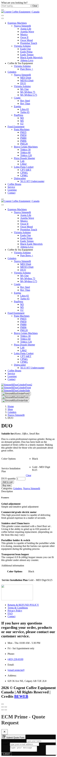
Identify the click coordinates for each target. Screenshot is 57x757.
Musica (24, 34)
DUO (23, 83)
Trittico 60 (25, 152)
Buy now (6, 485)
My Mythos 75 (27, 92)
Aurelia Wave (27, 31)
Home (11, 406)
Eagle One (25, 48)
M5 (22, 120)
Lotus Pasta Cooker (24, 167)
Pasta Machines (21, 129)
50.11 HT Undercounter (32, 181)
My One (24, 89)
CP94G (24, 172)
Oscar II (24, 37)
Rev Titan (25, 103)
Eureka (17, 106)
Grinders (12, 72)
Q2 (21, 123)
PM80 (23, 138)
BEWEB (21, 696)
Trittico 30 (25, 149)
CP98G (24, 175)
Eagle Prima (26, 51)
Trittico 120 (26, 155)
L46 (22, 161)
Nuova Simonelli (22, 25)
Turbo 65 (24, 112)
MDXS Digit (26, 80)
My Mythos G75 (28, 95)
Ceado (17, 97)
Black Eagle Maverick (31, 57)
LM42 (23, 164)
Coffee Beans (14, 184)
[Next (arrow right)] (5, 709)
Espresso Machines (17, 23)
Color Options (8, 458)
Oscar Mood (26, 40)
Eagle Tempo (27, 54)
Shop (10, 409)
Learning (12, 190)
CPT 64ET (25, 169)
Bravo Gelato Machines (26, 146)
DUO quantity (8, 478)
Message (5, 750)
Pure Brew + (26, 69)
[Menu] (2, 9)
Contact (11, 192)
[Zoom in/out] (5, 706)
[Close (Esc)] (2, 706)
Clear (28, 475)
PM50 (23, 135)
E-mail (5, 744)
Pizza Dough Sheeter (24, 158)
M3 (22, 118)
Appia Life (25, 28)
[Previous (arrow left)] (2, 709)
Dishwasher (20, 178)
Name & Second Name (13, 740)
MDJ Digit (25, 77)
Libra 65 (24, 109)
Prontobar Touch (28, 43)
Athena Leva (26, 60)
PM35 (23, 132)
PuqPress (18, 115)
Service (11, 187)
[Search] (2, 15)
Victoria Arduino (22, 46)
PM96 (23, 141)
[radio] (44, 458)
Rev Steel (25, 100)
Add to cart (8, 482)
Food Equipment (16, 126)
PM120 (24, 143)
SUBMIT (6, 754)
